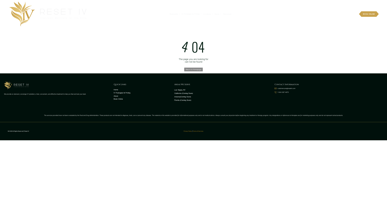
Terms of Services (198, 131)
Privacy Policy (188, 131)
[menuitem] (175, 14)
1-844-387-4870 (283, 92)
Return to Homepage (193, 69)
